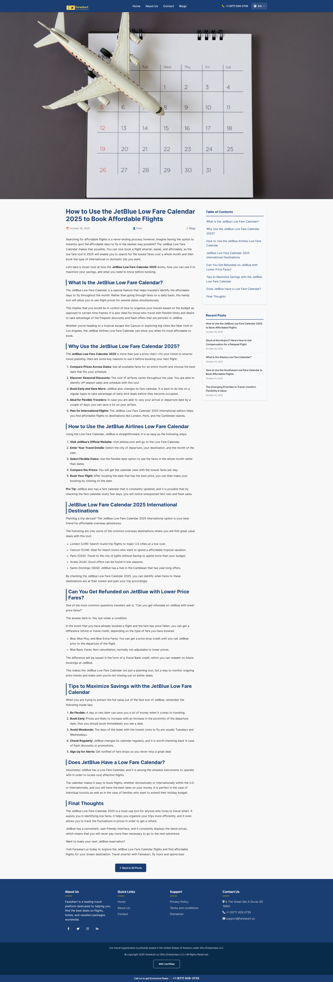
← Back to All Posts (130, 867)
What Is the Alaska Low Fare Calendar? (228, 357)
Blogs (183, 6)
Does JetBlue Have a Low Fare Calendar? (233, 289)
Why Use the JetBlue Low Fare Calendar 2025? (232, 231)
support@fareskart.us (240, 918)
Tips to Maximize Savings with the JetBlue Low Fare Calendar (234, 279)
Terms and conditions (184, 908)
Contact (168, 6)
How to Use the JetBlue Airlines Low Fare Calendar (233, 243)
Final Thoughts (216, 296)
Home (136, 6)
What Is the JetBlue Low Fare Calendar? (232, 221)
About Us (152, 6)
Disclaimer (177, 914)
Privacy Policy (179, 901)
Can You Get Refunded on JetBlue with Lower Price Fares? (232, 267)
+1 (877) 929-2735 (238, 912)
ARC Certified (166, 963)
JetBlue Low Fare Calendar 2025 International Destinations (228, 255)
